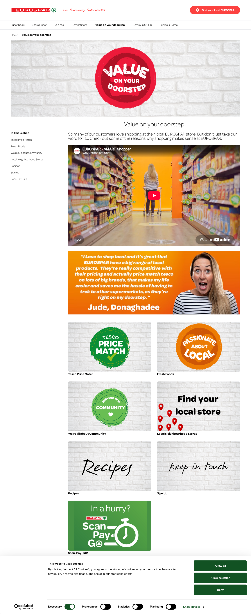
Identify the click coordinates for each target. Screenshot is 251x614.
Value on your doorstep (110, 25)
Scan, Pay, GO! (19, 178)
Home (14, 34)
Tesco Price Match (21, 139)
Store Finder (40, 24)
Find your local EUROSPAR (218, 10)
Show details (191, 606)
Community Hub (142, 24)
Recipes (59, 24)
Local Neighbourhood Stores (27, 159)
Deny (220, 589)
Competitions (79, 24)
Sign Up (15, 172)
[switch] (105, 607)
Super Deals (18, 24)
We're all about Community (26, 152)
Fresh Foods (18, 146)
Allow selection (220, 577)
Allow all (220, 565)
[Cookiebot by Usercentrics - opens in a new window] (24, 607)
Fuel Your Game (169, 24)
